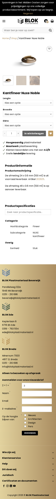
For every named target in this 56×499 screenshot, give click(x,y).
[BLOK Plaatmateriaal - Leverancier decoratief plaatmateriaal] (28, 21)
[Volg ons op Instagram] (7, 486)
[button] (4, 21)
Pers (30, 426)
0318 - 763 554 (10, 328)
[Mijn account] (46, 21)
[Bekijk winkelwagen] (52, 21)
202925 (40, 179)
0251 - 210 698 (10, 294)
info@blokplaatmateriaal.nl (17, 366)
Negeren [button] (28, 13)
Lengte (7, 98)
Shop (14, 38)
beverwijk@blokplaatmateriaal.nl (21, 298)
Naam (5, 393)
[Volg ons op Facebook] (4, 486)
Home (5, 38)
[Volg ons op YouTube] (14, 486)
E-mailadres (9, 408)
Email (5, 401)
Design (32, 422)
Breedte (7, 109)
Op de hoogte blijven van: (10, 418)
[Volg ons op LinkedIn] (11, 486)
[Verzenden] (50, 30)
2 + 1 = (5, 385)
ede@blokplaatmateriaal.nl (17, 332)
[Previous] (7, 59)
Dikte (6, 120)
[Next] (48, 59)
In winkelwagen (34, 133)
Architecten (35, 419)
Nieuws (32, 415)
